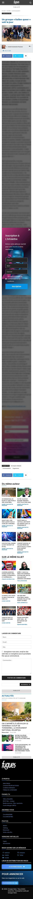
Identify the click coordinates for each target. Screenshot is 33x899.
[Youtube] (3, 857)
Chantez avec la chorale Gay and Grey (7, 619)
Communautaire (16, 11)
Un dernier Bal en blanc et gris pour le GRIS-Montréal (9, 500)
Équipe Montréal (22, 624)
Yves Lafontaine (22, 580)
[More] (26, 56)
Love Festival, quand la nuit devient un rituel (8, 545)
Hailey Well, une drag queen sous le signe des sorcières (8, 522)
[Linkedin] (3, 855)
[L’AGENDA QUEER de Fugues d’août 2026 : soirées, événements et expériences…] (9, 565)
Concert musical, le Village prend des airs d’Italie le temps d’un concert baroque (24, 546)
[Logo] (16, 2)
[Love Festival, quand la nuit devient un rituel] (9, 536)
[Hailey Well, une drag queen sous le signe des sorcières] (9, 513)
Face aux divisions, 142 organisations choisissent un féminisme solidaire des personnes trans (23, 748)
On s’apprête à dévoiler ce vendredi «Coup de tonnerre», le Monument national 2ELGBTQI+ (15, 726)
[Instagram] (18, 852)
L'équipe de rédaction (8, 579)
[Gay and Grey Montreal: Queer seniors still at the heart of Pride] (24, 589)
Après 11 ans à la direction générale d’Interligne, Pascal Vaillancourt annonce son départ (24, 575)
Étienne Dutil (5, 732)
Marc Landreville (22, 602)
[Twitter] (18, 855)
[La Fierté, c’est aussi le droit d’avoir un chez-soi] (9, 589)
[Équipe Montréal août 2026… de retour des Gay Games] (24, 610)
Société (8, 11)
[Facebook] (3, 852)
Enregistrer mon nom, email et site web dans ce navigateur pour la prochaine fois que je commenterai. (16, 654)
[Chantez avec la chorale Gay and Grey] (9, 610)
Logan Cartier (6, 601)
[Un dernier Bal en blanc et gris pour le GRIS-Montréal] (9, 492)
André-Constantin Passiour (15, 46)
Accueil (4, 11)
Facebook (7, 852)
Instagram (22, 852)
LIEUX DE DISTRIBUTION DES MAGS (15, 861)
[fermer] (29, 230)
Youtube (7, 857)
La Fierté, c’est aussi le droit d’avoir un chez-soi (8, 597)
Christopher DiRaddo (16, 465)
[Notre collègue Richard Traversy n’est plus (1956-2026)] (24, 492)
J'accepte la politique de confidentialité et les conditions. (14, 279)
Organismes (16, 468)
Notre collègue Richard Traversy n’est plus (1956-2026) (24, 500)
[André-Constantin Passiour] (4, 47)
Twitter (21, 855)
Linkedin (7, 855)
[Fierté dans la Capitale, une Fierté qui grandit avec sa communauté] (24, 513)
